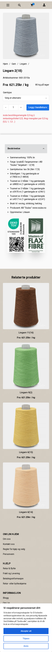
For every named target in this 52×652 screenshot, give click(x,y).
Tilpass (26, 638)
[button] (32, 5)
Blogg (6, 598)
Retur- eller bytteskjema (14, 583)
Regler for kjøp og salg (14, 549)
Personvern (8, 554)
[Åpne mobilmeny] (8, 5)
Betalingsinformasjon (13, 578)
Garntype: (7, 92)
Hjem (5, 64)
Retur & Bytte (9, 568)
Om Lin (6, 603)
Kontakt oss (9, 544)
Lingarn (23, 64)
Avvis (26, 646)
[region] (26, 627)
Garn (14, 64)
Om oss (7, 539)
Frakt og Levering (11, 573)
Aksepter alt (26, 631)
